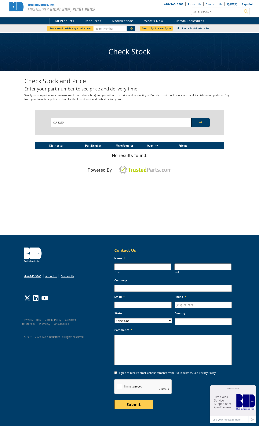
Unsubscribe (61, 323)
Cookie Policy (53, 319)
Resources (93, 21)
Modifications (123, 21)
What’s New (153, 21)
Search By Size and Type (156, 28)
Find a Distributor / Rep (196, 28)
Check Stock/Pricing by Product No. (70, 28)
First (117, 271)
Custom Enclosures (189, 21)
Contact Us (214, 4)
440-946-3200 (174, 4)
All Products (64, 21)
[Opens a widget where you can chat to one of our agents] (233, 404)
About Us (195, 4)
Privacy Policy (32, 319)
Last (177, 271)
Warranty (44, 323)
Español (247, 4)
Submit (134, 404)
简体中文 (232, 4)
